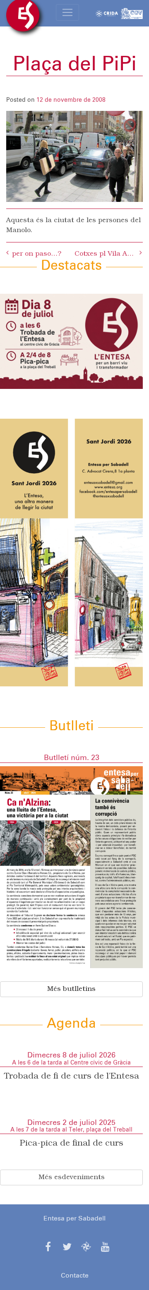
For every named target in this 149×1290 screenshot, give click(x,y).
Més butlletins (71, 989)
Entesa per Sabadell (74, 1218)
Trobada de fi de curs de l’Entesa (71, 1076)
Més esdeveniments (71, 1177)
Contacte (75, 1275)
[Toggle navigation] (67, 12)
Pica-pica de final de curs (71, 1143)
